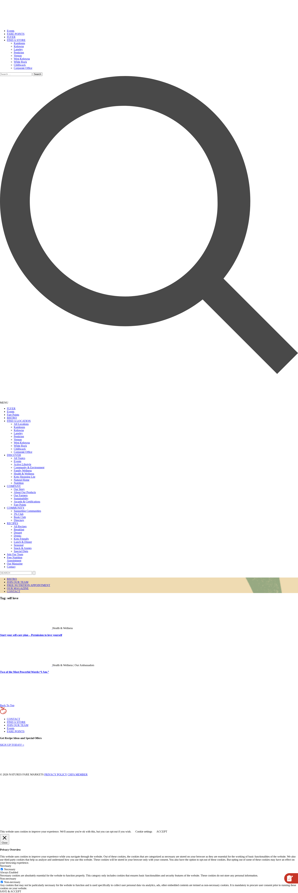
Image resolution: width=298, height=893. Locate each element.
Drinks (17, 535)
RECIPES (12, 523)
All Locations (21, 424)
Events (10, 30)
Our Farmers (21, 495)
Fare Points (13, 414)
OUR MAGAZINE (18, 588)
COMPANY (14, 486)
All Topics (19, 458)
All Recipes (20, 526)
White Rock (20, 61)
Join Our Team (15, 554)
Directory (19, 520)
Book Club (20, 517)
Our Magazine (15, 563)
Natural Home (21, 479)
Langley (18, 49)
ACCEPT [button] (161, 831)
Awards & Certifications (27, 501)
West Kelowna (22, 58)
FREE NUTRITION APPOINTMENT (28, 585)
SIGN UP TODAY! (12, 744)
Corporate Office (23, 68)
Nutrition (19, 482)
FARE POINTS (15, 33)
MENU (4, 402)
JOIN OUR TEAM (17, 582)
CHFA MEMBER (78, 774)
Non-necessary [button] (8, 878)
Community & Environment (29, 467)
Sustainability (21, 498)
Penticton (19, 52)
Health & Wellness (24, 473)
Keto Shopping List (24, 476)
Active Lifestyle (22, 464)
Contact (11, 566)
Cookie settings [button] (143, 831)
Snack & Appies (23, 548)
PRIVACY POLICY (55, 774)
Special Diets (21, 551)
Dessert (18, 532)
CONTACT (13, 591)
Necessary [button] (5, 865)
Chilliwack (20, 64)
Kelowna (19, 46)
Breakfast (19, 529)
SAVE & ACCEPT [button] (10, 891)
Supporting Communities (27, 510)
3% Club (18, 514)
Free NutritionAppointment (14, 559)
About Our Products (25, 492)
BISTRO (12, 417)
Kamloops (19, 43)
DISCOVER (14, 455)
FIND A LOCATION (19, 420)
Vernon (18, 55)
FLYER (11, 37)
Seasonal (18, 545)
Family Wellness (23, 470)
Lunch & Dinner (23, 541)
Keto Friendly (21, 538)
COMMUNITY (15, 507)
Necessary (9, 869)
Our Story (19, 489)
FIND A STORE (16, 40)
